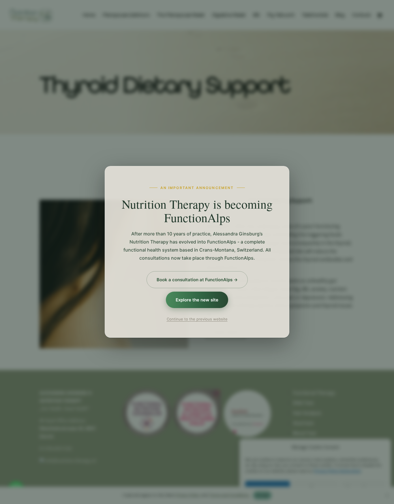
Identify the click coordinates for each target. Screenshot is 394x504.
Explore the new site (197, 300)
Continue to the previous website (197, 319)
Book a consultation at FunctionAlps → (197, 279)
